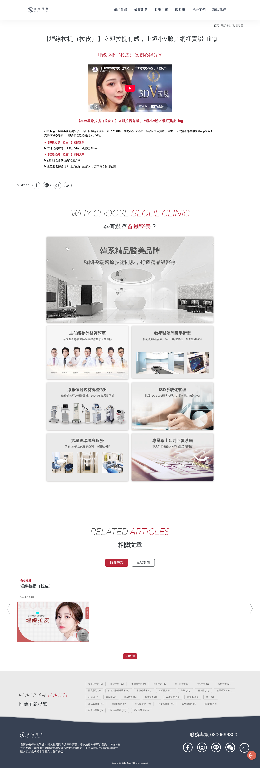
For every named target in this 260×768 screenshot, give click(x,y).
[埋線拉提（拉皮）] (53, 622)
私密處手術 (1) (144, 690)
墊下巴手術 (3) (182, 684)
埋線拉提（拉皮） (36, 586)
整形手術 (161, 10)
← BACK (130, 656)
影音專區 (238, 25)
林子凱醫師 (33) (166, 703)
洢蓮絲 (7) (93, 697)
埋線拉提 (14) (130, 697)
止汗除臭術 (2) (166, 690)
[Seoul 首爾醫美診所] (31, 738)
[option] (53, 609)
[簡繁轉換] (241, 9)
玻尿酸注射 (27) (224, 690)
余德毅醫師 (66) (119, 703)
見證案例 (199, 10)
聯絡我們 (219, 10)
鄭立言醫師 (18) (142, 710)
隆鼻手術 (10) (160, 684)
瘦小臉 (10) (203, 690)
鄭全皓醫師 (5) (95, 710)
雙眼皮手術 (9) (95, 684)
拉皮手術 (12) (203, 684)
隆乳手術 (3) (94, 690)
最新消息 (141, 10)
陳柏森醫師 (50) (118, 710)
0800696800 (213, 734)
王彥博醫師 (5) (189, 703)
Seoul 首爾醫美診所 (38, 10)
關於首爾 (120, 10)
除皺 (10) (185, 690)
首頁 (216, 25)
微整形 (180, 10)
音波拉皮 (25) (152, 697)
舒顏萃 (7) (111, 697)
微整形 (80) (193, 697)
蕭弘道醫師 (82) (96, 703)
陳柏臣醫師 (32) (143, 703)
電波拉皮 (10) (173, 697)
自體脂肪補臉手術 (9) (118, 690)
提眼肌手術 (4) (139, 684)
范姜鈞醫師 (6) (211, 703)
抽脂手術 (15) (225, 684)
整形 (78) (210, 697)
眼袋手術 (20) (117, 684)
